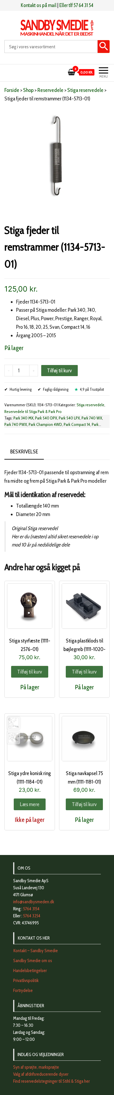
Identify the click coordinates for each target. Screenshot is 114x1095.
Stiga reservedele (85, 90)
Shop (28, 90)
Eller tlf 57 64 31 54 (76, 5)
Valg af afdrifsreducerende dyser (40, 1074)
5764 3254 (31, 916)
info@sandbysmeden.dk (33, 901)
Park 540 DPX (46, 418)
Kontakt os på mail (38, 5)
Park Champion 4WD (45, 424)
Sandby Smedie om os (32, 960)
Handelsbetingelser (30, 970)
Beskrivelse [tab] (24, 451)
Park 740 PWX (15, 424)
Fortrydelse (23, 990)
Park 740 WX (92, 418)
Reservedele (50, 90)
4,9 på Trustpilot (92, 389)
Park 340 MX (23, 418)
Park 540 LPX (69, 418)
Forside (11, 90)
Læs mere (29, 804)
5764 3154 (31, 908)
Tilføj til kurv (59, 370)
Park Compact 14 (77, 424)
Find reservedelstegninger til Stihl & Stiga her (51, 1081)
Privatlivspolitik (26, 980)
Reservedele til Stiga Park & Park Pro (33, 411)
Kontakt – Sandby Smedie (35, 950)
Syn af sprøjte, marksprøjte (36, 1067)
